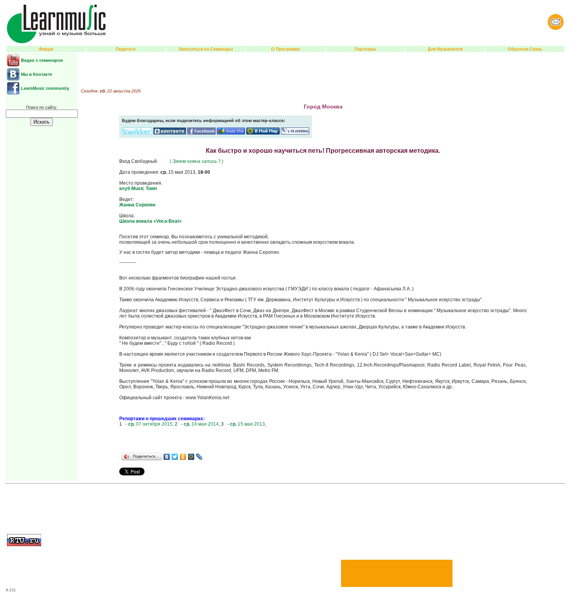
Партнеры (365, 49)
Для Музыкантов (445, 49)
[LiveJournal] (199, 457)
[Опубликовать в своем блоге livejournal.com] (295, 133)
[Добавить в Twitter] (137, 133)
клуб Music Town (138, 188)
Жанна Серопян (137, 205)
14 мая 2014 (201, 424)
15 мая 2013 (247, 424)
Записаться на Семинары (205, 49)
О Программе (285, 49)
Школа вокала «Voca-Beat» (150, 221)
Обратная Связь (525, 49)
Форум (46, 49)
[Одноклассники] (183, 457)
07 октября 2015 (150, 424)
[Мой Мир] (191, 457)
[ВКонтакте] (167, 457)
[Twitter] (175, 457)
